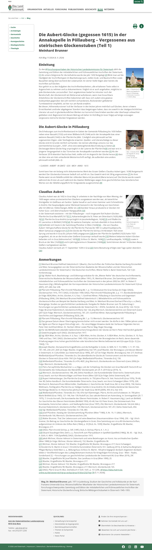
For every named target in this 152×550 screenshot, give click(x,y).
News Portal (59, 536)
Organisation (34, 9)
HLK (22, 18)
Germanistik (16, 34)
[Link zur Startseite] (16, 7)
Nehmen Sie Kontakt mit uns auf (114, 521)
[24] (104, 242)
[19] (107, 236)
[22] (128, 239)
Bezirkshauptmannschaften (66, 527)
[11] (69, 216)
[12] (42, 219)
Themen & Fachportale (64, 530)
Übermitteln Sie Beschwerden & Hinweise (118, 525)
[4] (106, 148)
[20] (78, 239)
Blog (100, 9)
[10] (83, 210)
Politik (57, 533)
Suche (13, 27)
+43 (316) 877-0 (21, 528)
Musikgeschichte (17, 45)
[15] (40, 225)
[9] (79, 208)
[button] (139, 1)
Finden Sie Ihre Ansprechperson (114, 516)
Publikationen (76, 9)
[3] (114, 145)
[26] (40, 250)
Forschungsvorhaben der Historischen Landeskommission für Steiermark (80, 69)
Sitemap (69, 546)
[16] (99, 225)
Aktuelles (48, 9)
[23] (62, 242)
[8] (101, 183)
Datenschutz (40, 546)
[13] (105, 219)
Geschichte (90, 9)
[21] (103, 239)
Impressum (31, 546)
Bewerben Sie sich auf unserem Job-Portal (119, 530)
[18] (91, 233)
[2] (106, 75)
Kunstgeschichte (17, 41)
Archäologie (16, 31)
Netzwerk (109, 9)
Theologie (15, 48)
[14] (68, 222)
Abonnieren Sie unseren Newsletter (115, 534)
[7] (129, 174)
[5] (110, 151)
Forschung (61, 9)
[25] (91, 248)
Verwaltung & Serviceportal (66, 521)
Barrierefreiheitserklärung (56, 546)
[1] (40, 75)
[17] (67, 230)
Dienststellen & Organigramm (67, 524)
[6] (117, 154)
